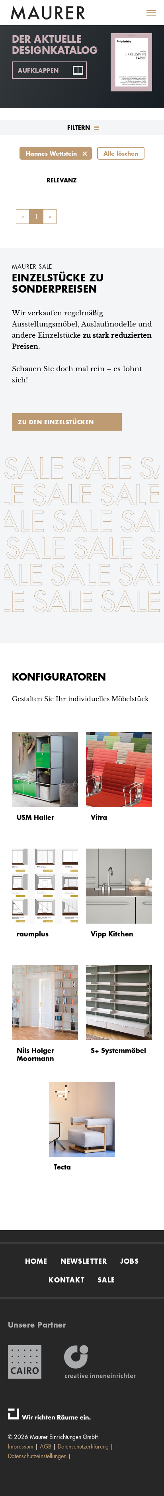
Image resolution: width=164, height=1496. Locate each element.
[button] (146, 12)
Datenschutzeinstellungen (37, 1456)
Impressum (20, 1446)
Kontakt (66, 1279)
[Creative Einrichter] (100, 1362)
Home (36, 1261)
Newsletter (84, 1261)
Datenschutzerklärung (83, 1446)
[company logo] (48, 13)
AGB (45, 1446)
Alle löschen (120, 153)
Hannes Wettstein (51, 153)
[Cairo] (24, 1362)
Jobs (129, 1261)
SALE (106, 1279)
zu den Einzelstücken (56, 422)
